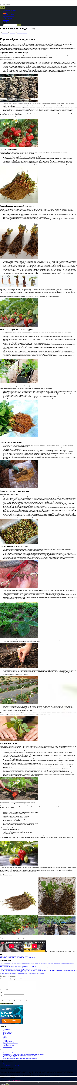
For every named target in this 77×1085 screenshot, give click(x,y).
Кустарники (6, 20)
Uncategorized (6, 1029)
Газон (4, 17)
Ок (7, 1084)
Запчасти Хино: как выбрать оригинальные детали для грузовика (20, 1058)
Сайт (1, 998)
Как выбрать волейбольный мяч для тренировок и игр (17, 1052)
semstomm (12, 33)
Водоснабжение (7, 1033)
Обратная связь (7, 1064)
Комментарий (4, 989)
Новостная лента (7, 1041)
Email (2, 995)
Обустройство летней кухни (10, 10)
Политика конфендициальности (11, 1065)
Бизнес (5, 1030)
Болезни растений (7, 12)
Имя (1, 992)
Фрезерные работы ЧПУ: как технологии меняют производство (19, 1056)
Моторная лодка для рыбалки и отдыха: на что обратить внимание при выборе (23, 1054)
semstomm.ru (3, 1)
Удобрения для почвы (8, 16)
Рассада (5, 13)
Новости (5, 21)
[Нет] (9, 1084)
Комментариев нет (22, 33)
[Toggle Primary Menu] (2, 7)
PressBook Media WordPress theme (14, 1080)
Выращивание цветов (8, 14)
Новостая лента (7, 1039)
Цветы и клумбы (7, 18)
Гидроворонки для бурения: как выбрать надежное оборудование (19, 1055)
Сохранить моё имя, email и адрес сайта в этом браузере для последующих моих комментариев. (26, 1000)
